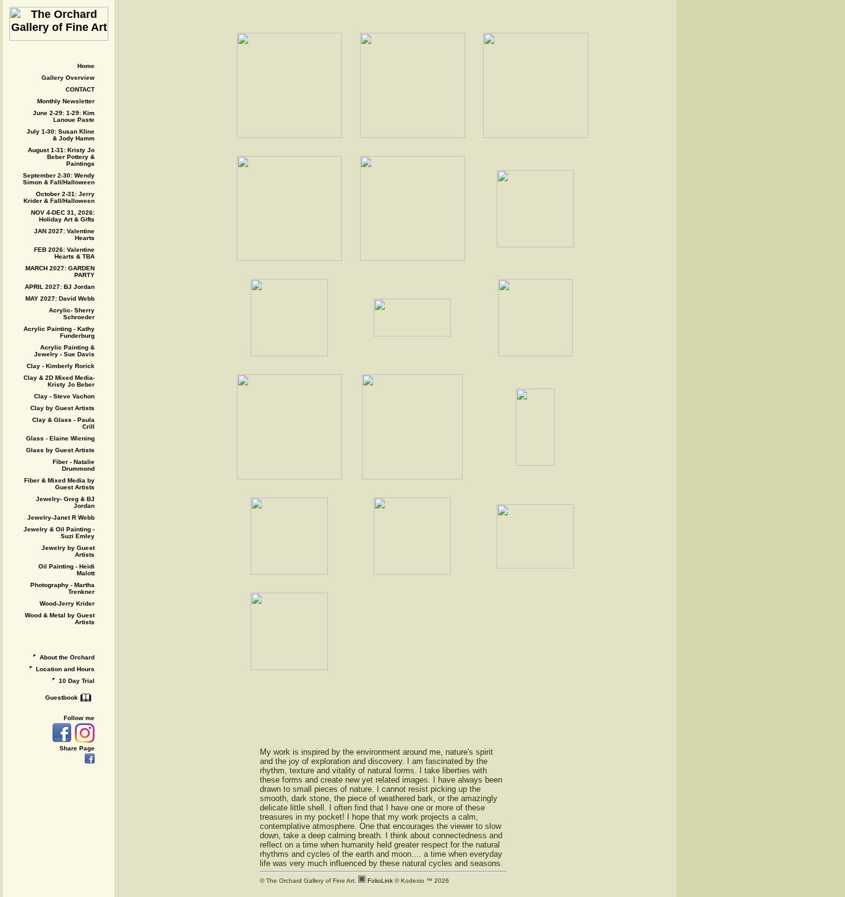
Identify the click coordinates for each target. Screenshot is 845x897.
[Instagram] (83, 733)
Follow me (79, 718)
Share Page (77, 748)
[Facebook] (60, 733)
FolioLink (380, 880)
